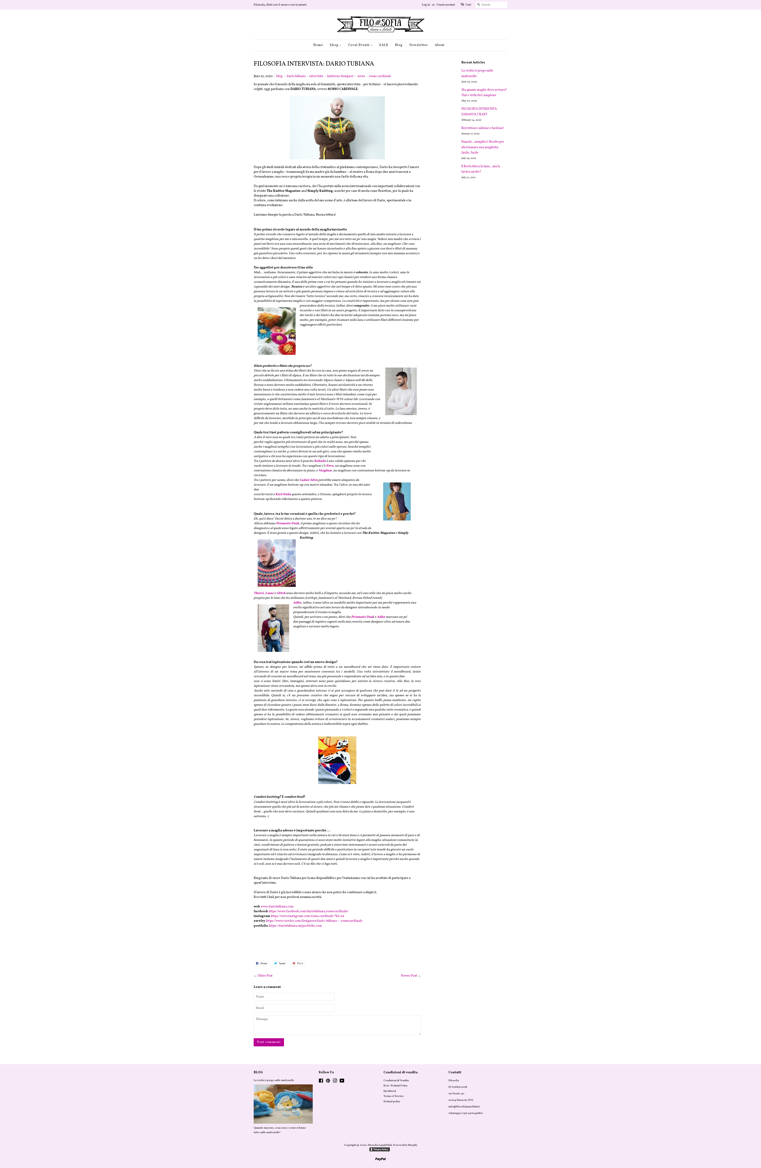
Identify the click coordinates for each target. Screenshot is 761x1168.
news (361, 76)
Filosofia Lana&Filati (380, 1145)
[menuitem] (319, 45)
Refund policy (391, 1101)
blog (279, 76)
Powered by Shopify (405, 1145)
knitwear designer (340, 76)
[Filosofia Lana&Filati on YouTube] (342, 1082)
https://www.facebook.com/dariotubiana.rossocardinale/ (309, 911)
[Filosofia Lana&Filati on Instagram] (335, 1082)
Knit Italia (283, 494)
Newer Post (409, 976)
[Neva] (397, 524)
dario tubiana (296, 76)
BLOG (258, 1072)
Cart (468, 5)
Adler (381, 617)
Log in (426, 5)
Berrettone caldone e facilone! (482, 128)
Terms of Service (393, 1096)
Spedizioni (389, 1091)
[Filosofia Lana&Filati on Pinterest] (328, 1082)
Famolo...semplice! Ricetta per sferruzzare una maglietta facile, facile (482, 147)
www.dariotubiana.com (277, 906)
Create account (445, 5)
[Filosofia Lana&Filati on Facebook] (321, 1082)
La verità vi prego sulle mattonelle (274, 1080)
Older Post (264, 976)
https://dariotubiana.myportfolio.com (295, 926)
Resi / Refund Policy (395, 1086)
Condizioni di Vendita (396, 1080)
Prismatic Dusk (362, 617)
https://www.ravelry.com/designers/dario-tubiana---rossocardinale (314, 921)
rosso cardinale (380, 76)
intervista (316, 76)
